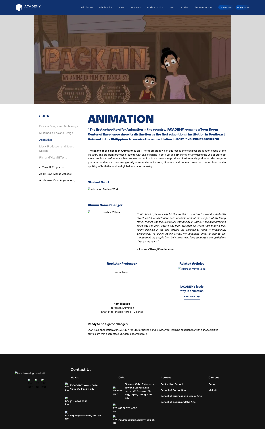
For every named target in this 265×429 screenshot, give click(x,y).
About (122, 7)
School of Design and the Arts (178, 401)
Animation (45, 139)
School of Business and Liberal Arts (181, 395)
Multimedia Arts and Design (56, 133)
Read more (189, 296)
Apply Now (243, 7)
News (171, 7)
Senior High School (172, 384)
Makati (213, 390)
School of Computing (173, 390)
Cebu (212, 384)
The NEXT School (203, 7)
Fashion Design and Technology (58, 126)
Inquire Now (226, 7)
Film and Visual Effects (53, 157)
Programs (135, 7)
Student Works (155, 7)
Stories (184, 7)
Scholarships (105, 7)
